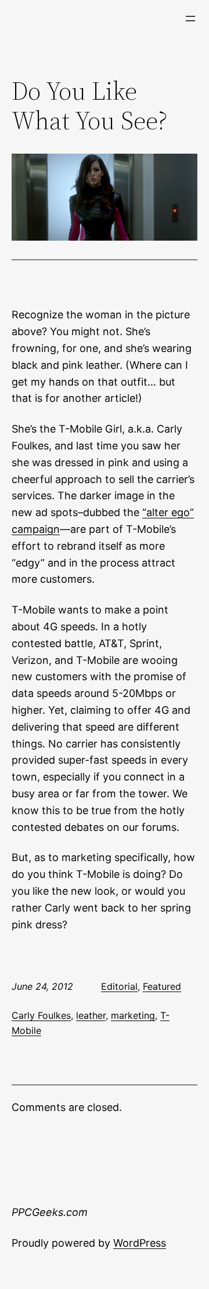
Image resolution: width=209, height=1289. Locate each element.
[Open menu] (190, 19)
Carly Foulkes (41, 1015)
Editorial (119, 986)
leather (91, 1015)
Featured (162, 986)
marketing (133, 1015)
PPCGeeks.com (50, 1212)
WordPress (139, 1243)
